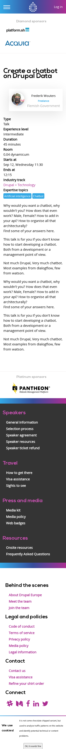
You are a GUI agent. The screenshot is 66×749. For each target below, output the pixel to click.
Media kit (13, 510)
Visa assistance (18, 479)
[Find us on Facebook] (28, 705)
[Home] (33, 7)
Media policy (16, 516)
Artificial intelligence (17, 196)
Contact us (17, 670)
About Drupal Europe (25, 595)
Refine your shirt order (26, 683)
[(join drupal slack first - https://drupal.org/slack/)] (10, 705)
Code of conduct (22, 626)
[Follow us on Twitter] (45, 705)
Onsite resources (19, 547)
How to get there (19, 472)
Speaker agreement (21, 435)
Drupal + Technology (19, 185)
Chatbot (38, 196)
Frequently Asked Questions (28, 554)
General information (22, 422)
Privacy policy (19, 639)
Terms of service (22, 632)
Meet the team (20, 601)
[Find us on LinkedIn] (36, 705)
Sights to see (16, 485)
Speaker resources (20, 441)
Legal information (22, 652)
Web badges (15, 523)
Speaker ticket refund (23, 448)
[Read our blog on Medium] (19, 705)
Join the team (19, 607)
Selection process (20, 428)
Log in (58, 7)
